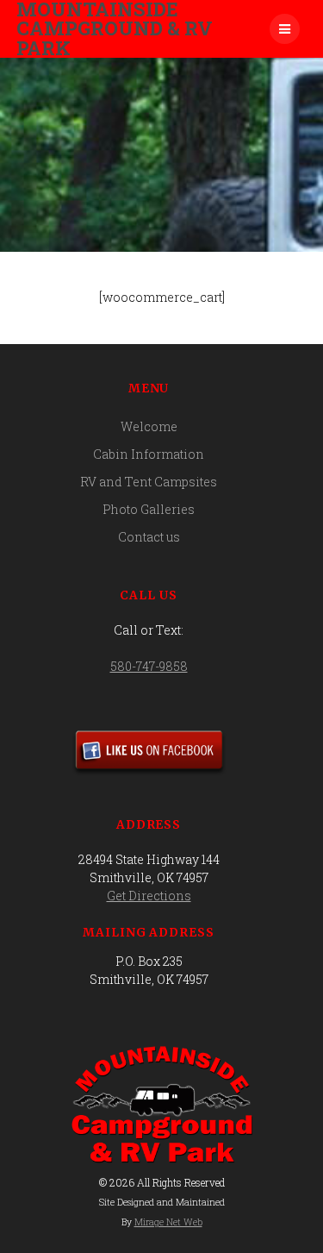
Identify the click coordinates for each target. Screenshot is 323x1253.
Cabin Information (148, 454)
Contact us (149, 537)
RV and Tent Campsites (148, 481)
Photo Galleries (148, 509)
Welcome (149, 426)
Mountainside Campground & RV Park (114, 29)
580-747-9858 (149, 666)
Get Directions (149, 895)
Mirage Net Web (168, 1222)
